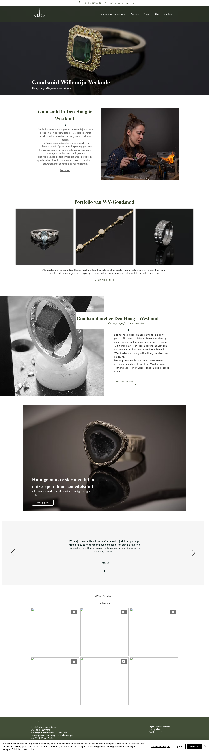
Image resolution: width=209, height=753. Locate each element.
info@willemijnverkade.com (45, 727)
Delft (59, 735)
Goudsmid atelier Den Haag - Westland (118, 318)
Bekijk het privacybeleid (23, 749)
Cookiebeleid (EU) (157, 732)
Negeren (179, 746)
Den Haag (50, 735)
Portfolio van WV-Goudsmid (104, 201)
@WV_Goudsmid (104, 596)
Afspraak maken (38, 721)
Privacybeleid (154, 729)
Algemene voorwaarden (159, 726)
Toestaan (194, 746)
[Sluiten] (205, 746)
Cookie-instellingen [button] (160, 746)
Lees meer (65, 170)
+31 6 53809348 (42, 729)
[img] (44, 237)
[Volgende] (193, 553)
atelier (162, 349)
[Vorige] (13, 553)
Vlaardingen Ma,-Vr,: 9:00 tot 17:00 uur (52, 737)
